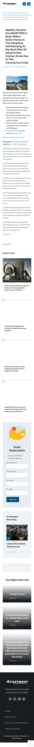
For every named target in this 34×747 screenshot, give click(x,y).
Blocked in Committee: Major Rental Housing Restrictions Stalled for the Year (15, 369)
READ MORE (7, 234)
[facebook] (10, 699)
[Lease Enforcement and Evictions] (17, 526)
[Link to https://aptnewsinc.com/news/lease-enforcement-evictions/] (8, 538)
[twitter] (15, 699)
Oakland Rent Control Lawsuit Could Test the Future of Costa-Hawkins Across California (16, 409)
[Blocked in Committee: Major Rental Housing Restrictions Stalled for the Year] (17, 340)
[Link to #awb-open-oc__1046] (24, 4)
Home (4, 13)
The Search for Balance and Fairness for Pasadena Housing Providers (15, 328)
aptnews (23, 66)
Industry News (20, 598)
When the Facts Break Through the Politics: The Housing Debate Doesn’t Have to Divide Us (17, 288)
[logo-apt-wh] (17, 680)
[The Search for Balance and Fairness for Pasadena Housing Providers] (17, 300)
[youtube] (19, 699)
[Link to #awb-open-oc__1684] (29, 4)
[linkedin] (24, 699)
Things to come (17, 594)
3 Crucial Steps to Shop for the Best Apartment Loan (17, 618)
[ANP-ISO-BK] (9, 3)
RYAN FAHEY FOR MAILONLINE (15, 137)
